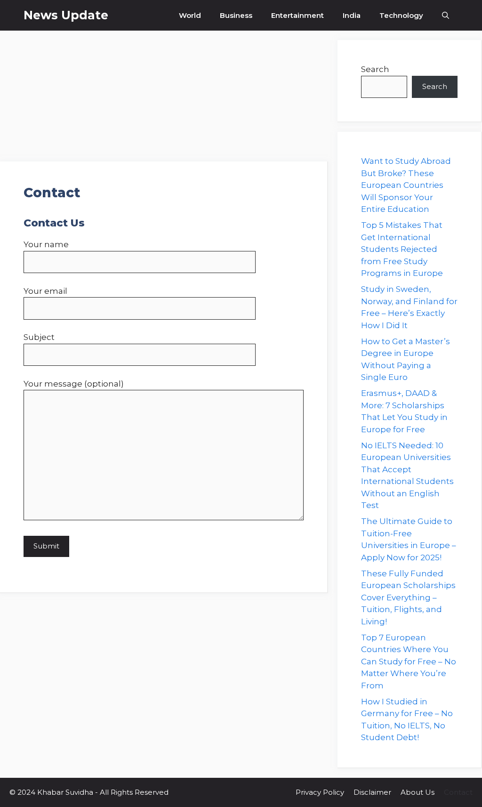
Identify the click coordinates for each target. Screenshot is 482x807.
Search (375, 69)
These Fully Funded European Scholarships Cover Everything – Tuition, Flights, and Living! (408, 597)
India (352, 15)
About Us (417, 792)
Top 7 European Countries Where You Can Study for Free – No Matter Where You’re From (408, 661)
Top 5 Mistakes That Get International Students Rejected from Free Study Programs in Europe (402, 249)
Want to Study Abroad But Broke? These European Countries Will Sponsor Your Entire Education (406, 185)
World (190, 15)
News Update (66, 15)
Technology (401, 15)
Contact (458, 792)
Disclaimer (372, 792)
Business (236, 15)
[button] (445, 15)
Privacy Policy (320, 792)
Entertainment (297, 15)
